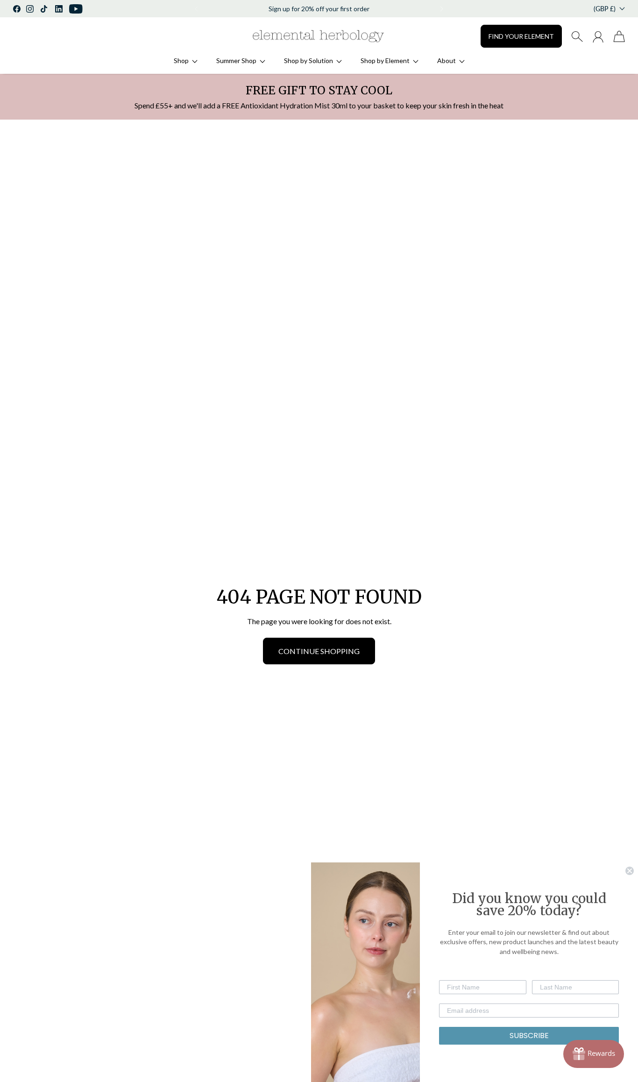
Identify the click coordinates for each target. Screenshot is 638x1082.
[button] (196, 8)
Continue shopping (319, 651)
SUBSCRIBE (529, 1035)
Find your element (521, 36)
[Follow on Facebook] (17, 9)
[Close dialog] (629, 871)
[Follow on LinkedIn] (59, 9)
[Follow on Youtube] (76, 9)
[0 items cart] (619, 36)
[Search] (577, 36)
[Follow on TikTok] (44, 9)
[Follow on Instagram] (30, 9)
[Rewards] (593, 1054)
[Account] (598, 36)
